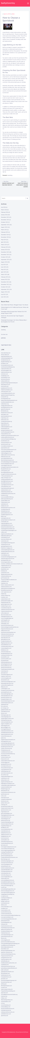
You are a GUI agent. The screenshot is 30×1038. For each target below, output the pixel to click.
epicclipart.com (4, 414)
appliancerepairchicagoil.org (7, 395)
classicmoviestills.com (6, 611)
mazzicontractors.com (6, 926)
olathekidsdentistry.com (7, 525)
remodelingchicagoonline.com (8, 889)
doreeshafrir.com (5, 680)
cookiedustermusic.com (6, 752)
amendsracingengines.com (7, 861)
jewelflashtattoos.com (6, 407)
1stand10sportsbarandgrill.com (8, 530)
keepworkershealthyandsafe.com (9, 400)
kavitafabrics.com (5, 755)
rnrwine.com (4, 987)
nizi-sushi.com (4, 706)
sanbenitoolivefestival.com (7, 609)
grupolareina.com (5, 447)
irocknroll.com (4, 495)
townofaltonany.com (6, 736)
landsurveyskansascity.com (7, 868)
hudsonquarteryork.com (7, 936)
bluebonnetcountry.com (7, 412)
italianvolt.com (5, 505)
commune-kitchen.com (6, 655)
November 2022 (5, 284)
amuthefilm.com (5, 657)
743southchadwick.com (7, 476)
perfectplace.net (5, 578)
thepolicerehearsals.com (7, 629)
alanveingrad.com (5, 725)
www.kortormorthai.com (7, 862)
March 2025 (4, 229)
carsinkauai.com (5, 964)
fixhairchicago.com (5, 788)
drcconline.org (4, 774)
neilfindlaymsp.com (5, 771)
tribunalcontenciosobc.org (7, 634)
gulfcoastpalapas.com (6, 813)
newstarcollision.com (6, 539)
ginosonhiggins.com (5, 727)
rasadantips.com (5, 375)
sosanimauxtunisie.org (6, 421)
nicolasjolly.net (5, 660)
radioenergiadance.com (6, 426)
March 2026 (4, 209)
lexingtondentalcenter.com (7, 551)
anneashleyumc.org (5, 866)
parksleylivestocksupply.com (8, 588)
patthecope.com (5, 794)
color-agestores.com (6, 592)
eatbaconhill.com (5, 381)
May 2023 (3, 269)
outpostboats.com (5, 599)
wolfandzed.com (5, 903)
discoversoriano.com (6, 614)
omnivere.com (4, 374)
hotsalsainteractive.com (7, 365)
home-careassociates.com (7, 585)
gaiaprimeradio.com (5, 709)
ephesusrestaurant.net (6, 929)
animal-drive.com (5, 803)
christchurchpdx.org (5, 651)
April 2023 (3, 272)
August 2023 (4, 262)
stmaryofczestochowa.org (7, 690)
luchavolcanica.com (6, 757)
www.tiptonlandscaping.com (8, 892)
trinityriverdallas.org (6, 576)
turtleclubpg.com (5, 762)
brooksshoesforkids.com (7, 806)
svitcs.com (3, 796)
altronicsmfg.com (5, 379)
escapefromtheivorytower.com (8, 474)
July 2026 (3, 207)
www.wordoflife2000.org (7, 497)
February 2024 (4, 247)
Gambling (10, 175)
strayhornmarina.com (6, 641)
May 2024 (3, 239)
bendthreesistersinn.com (7, 746)
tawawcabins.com (5, 500)
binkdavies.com (4, 650)
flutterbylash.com (5, 973)
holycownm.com (5, 759)
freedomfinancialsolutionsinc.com (9, 857)
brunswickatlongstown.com (8, 701)
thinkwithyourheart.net (6, 491)
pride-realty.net (5, 970)
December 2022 (5, 282)
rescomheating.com (6, 1005)
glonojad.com (4, 672)
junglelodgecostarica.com (7, 718)
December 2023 (5, 252)
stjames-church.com (6, 676)
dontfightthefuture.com (7, 481)
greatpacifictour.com (6, 764)
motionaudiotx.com (6, 1001)
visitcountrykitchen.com (7, 722)
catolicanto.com (5, 572)
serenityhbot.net (5, 839)
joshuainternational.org (6, 841)
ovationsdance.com (6, 567)
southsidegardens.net (6, 922)
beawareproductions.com (7, 683)
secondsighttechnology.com (8, 542)
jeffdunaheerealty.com (6, 854)
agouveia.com (4, 992)
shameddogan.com (5, 818)
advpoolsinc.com (5, 780)
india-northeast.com (6, 477)
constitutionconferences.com (8, 792)
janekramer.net (4, 704)
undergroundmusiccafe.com (7, 1012)
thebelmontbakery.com (6, 389)
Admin (13, 14)
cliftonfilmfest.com (6, 486)
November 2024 (5, 237)
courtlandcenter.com (6, 769)
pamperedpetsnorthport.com (8, 520)
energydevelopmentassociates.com (9, 467)
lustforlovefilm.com (6, 658)
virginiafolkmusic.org (6, 565)
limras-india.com (5, 354)
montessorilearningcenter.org (8, 954)
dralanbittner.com (5, 511)
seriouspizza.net (5, 797)
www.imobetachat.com (6, 829)
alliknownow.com (5, 630)
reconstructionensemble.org (8, 753)
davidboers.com (5, 827)
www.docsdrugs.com (6, 875)
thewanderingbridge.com (7, 694)
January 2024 (4, 249)
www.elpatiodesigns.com (7, 934)
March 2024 (4, 244)
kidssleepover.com (5, 384)
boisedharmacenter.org (6, 590)
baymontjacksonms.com (7, 734)
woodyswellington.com (7, 931)
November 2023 (5, 254)
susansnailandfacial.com (7, 843)
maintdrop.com (4, 418)
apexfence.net (4, 1015)
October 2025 (4, 222)
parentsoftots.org (5, 820)
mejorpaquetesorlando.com (8, 528)
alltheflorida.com (5, 961)
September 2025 (5, 224)
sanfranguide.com (5, 620)
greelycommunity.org (6, 667)
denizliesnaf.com (5, 790)
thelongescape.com (6, 715)
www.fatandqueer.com (6, 864)
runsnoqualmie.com (6, 873)
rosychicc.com (4, 597)
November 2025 (5, 219)
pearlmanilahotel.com (6, 416)
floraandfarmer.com (6, 469)
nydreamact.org (5, 404)
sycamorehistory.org (6, 912)
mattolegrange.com (6, 716)
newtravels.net (5, 386)
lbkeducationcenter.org (6, 574)
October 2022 (4, 287)
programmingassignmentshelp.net (9, 382)
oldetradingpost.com (6, 453)
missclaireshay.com (5, 353)
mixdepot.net (4, 908)
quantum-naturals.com (6, 952)
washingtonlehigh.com (6, 897)
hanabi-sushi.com (5, 901)
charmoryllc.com (5, 621)
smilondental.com (5, 537)
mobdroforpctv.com (6, 606)
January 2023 (4, 279)
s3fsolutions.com (5, 470)
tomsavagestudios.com (7, 562)
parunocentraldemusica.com (8, 941)
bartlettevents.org (5, 444)
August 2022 (4, 292)
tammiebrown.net (5, 711)
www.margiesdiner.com (6, 876)
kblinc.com (3, 516)
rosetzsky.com (4, 671)
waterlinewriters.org (6, 817)
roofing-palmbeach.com (7, 479)
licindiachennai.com (5, 360)
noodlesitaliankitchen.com (7, 402)
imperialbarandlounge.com (7, 488)
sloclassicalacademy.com (7, 636)
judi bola (3, 338)
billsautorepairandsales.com (8, 950)
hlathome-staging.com (6, 548)
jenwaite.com (4, 978)
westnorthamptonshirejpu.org (8, 439)
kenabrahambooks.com (6, 653)
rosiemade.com (4, 521)
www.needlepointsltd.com (7, 880)
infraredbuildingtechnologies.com (9, 462)
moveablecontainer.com (7, 446)
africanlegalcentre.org (6, 664)
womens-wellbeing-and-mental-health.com (12, 563)
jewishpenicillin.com (6, 560)
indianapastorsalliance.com (7, 783)
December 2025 (5, 217)
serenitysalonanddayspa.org (8, 367)
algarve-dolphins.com (6, 723)
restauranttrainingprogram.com (8, 556)
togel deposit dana (6, 345)
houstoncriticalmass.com (7, 625)
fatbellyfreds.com (5, 933)
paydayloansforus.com (6, 388)
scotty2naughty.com (6, 678)
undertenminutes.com (6, 372)
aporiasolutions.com (6, 810)
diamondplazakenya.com (7, 947)
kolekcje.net (4, 571)
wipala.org (3, 593)
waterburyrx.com (5, 778)
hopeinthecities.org (5, 602)
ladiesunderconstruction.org (8, 454)
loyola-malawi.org (5, 595)
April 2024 (3, 242)
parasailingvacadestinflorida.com (9, 968)
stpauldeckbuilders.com (7, 869)
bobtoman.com (5, 419)
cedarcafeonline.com (6, 368)
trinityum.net (4, 924)
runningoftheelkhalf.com (7, 852)
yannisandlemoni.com (6, 513)
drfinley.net (4, 984)
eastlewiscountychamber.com (8, 632)
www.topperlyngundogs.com (8, 850)
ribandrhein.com (5, 569)
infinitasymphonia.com (6, 662)
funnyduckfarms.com (6, 977)
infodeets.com (4, 363)
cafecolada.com (5, 613)
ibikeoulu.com (4, 687)
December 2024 (5, 234)
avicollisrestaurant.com (7, 773)
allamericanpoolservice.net (7, 558)
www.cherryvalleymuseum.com (8, 449)
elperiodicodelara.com (6, 356)
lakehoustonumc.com (6, 834)
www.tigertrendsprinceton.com (8, 846)
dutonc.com (4, 713)
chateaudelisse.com (6, 433)
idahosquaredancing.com (7, 498)
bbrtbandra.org (4, 411)
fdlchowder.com (5, 878)
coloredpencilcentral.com (7, 484)
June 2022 (3, 297)
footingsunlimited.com (6, 871)
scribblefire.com (5, 581)
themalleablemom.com (7, 695)
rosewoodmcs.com (5, 910)
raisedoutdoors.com (6, 490)
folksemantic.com (5, 502)
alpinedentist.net (5, 425)
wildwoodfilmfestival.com (7, 437)
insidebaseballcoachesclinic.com (9, 963)
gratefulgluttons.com (6, 604)
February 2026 (4, 212)
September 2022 (5, 289)
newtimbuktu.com (5, 377)
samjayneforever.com (6, 957)
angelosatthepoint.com (7, 781)
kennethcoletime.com (6, 697)
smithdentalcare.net (6, 1010)
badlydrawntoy (8, 2)
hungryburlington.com (6, 699)
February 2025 (4, 232)
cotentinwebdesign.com (7, 451)
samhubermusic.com (6, 1013)
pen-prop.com (4, 845)
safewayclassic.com (6, 391)
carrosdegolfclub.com (6, 465)
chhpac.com (4, 998)
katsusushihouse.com (6, 665)
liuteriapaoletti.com (6, 741)
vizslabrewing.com (5, 509)
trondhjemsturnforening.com (8, 945)
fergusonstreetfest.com (7, 955)
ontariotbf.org (4, 396)
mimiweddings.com (5, 1006)
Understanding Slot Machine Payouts (8, 183)
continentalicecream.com (7, 646)
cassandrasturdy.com (6, 607)
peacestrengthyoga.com (7, 855)
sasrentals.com (5, 541)
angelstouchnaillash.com (7, 534)
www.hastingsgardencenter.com (9, 919)
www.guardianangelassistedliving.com (10, 943)
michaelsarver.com (5, 544)
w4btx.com (4, 532)
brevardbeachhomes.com (7, 472)
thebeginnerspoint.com (6, 616)
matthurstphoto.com (6, 959)
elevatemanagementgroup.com (8, 980)
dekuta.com (4, 905)
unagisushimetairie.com (6, 405)
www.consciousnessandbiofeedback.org (10, 915)
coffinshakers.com (5, 688)
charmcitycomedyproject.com (8, 681)
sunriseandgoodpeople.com (7, 743)
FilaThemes (26, 1032)
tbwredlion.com (5, 948)
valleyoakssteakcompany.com (8, 785)
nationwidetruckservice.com (8, 760)
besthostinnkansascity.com (7, 1008)
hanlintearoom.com (6, 975)
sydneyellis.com (5, 553)
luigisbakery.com (5, 899)
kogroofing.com (5, 423)
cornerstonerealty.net (6, 913)
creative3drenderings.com (7, 822)
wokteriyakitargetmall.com (7, 549)
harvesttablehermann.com (7, 463)
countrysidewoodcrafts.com (8, 393)
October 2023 (4, 257)
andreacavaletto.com (6, 586)
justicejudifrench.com (6, 692)
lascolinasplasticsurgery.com (8, 883)
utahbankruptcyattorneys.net (8, 493)
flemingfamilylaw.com (6, 985)
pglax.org (3, 738)
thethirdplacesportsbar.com (8, 927)
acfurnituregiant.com (6, 370)
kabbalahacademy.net (6, 535)
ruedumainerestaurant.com (7, 669)
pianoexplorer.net (5, 920)
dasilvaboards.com (5, 637)
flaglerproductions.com (6, 643)
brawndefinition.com (6, 644)
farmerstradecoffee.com (7, 824)
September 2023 (5, 259)
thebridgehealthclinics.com (7, 815)
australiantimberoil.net (6, 458)
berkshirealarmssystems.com (8, 507)
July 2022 (3, 294)
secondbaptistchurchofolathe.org (9, 994)
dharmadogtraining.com (7, 999)
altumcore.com (5, 801)
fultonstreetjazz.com (6, 442)
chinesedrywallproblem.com (8, 745)
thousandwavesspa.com (7, 767)
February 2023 (4, 277)
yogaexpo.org (4, 583)
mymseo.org (4, 996)
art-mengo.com (5, 708)
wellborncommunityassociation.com (10, 435)
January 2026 (4, 214)
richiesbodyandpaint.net (7, 358)
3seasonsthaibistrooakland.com (9, 579)
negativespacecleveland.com (8, 739)
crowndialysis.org (5, 555)
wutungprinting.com (6, 729)
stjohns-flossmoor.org (6, 748)
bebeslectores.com (5, 456)
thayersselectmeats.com (7, 808)
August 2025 (4, 227)
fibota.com (3, 938)
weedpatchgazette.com (7, 514)
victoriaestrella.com (6, 766)
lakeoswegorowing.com (7, 989)
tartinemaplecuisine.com (7, 702)
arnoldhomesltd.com (6, 483)
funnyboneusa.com (5, 750)
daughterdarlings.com (6, 361)
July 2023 (3, 264)
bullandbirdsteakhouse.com (7, 882)
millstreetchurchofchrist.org (8, 966)
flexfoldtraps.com (5, 859)
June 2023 (3, 267)
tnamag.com (4, 804)
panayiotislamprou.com (6, 430)
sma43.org (3, 887)
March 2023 (4, 274)
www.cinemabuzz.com (6, 906)
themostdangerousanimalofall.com (9, 627)
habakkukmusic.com (6, 836)
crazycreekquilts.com (6, 648)
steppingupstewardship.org (7, 894)
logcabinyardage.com (6, 825)
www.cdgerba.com (5, 940)
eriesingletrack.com (5, 518)
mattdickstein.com (5, 831)
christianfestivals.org (6, 720)
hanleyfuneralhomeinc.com (7, 527)
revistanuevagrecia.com (7, 674)
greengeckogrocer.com (6, 546)
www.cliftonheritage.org (7, 885)
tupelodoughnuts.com (6, 523)
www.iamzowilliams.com (7, 917)
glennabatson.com (5, 639)
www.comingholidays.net (7, 618)
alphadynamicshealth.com (7, 971)
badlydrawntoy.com (6, 832)
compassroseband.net (6, 799)
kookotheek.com (5, 428)
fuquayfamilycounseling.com (8, 991)
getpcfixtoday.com (5, 409)
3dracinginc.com (5, 623)
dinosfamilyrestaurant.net (7, 460)
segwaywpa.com (5, 811)
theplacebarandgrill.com (7, 776)
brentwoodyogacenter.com (7, 890)
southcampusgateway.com (7, 432)
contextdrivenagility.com (7, 685)
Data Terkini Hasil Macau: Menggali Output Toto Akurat (14, 304)
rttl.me (3, 1003)
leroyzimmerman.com (6, 982)
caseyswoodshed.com (6, 787)
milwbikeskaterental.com (7, 732)
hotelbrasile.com (5, 440)
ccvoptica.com (4, 896)
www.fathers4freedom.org (7, 848)
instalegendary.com (5, 398)
